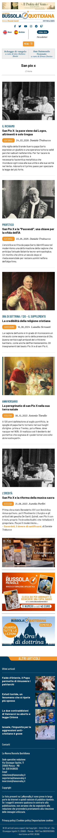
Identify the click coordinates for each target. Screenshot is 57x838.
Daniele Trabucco (40, 140)
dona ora (43, 32)
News (10, 32)
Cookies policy (24, 820)
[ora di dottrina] (28, 631)
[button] (28, 44)
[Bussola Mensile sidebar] (28, 592)
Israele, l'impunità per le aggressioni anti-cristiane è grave (16, 730)
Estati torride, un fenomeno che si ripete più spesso (16, 697)
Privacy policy (8, 820)
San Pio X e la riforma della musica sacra (28, 497)
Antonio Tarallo (37, 415)
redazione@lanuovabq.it (13, 774)
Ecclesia (8, 415)
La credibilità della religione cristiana (26, 321)
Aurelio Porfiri (36, 503)
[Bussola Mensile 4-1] (28, 552)
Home (29, 71)
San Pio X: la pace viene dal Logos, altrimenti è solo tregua (24, 132)
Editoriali (8, 140)
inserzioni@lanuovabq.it (13, 781)
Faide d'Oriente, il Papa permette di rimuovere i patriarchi (16, 681)
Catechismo (9, 326)
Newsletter (42, 37)
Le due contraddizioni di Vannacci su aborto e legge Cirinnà (16, 714)
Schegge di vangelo (15, 51)
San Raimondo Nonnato (41, 53)
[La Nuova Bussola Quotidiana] (28, 16)
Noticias (22, 32)
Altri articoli (29, 658)
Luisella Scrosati (40, 327)
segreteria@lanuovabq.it (14, 778)
